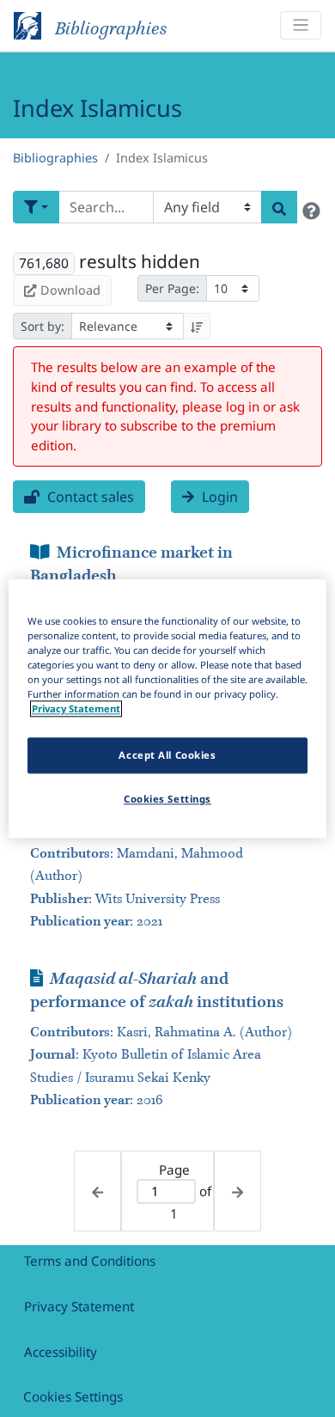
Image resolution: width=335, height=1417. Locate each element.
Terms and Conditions (89, 1260)
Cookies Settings (73, 1396)
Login (218, 496)
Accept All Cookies (167, 754)
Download (70, 290)
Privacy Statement (79, 1306)
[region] (168, 708)
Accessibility (60, 1351)
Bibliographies (55, 158)
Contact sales (89, 496)
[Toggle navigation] (300, 25)
